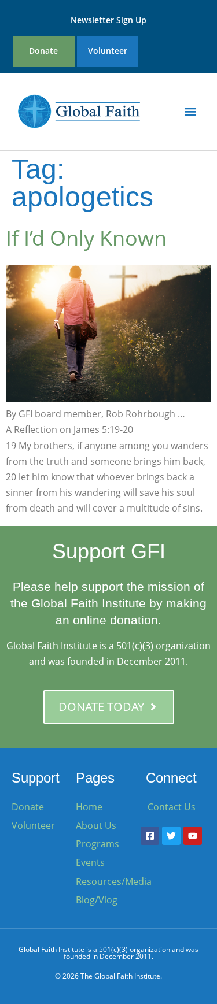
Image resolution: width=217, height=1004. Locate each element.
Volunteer (107, 50)
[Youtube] (192, 836)
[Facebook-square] (150, 836)
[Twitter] (171, 836)
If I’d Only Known (86, 238)
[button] (190, 111)
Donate (43, 50)
